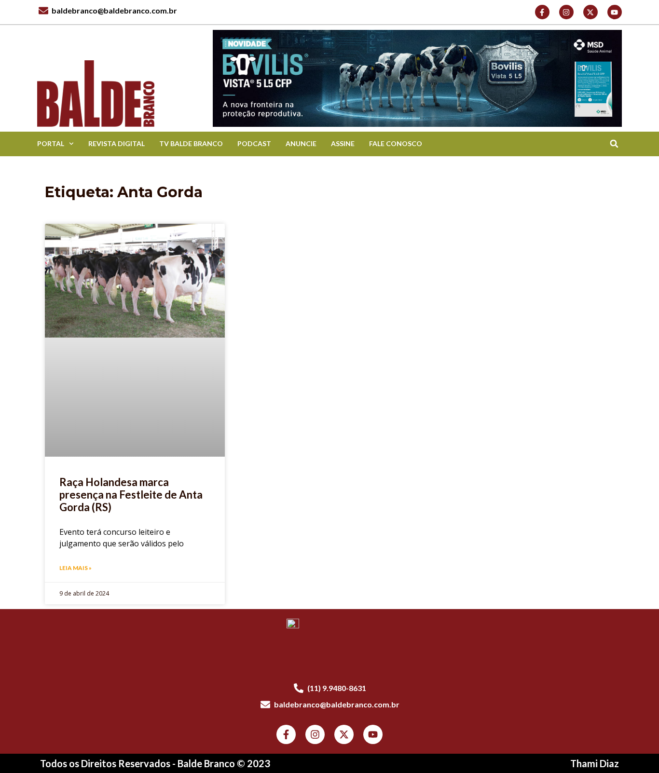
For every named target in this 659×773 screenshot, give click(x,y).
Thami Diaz (594, 763)
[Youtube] (614, 12)
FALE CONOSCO (395, 143)
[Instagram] (566, 12)
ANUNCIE (301, 143)
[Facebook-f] (542, 12)
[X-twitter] (590, 12)
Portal (50, 143)
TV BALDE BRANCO (191, 143)
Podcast (254, 143)
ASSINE (343, 143)
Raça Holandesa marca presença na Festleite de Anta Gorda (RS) (131, 494)
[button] (614, 143)
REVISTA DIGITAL (116, 143)
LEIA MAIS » (75, 567)
